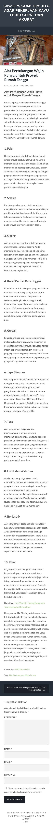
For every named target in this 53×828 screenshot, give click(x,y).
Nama (8, 749)
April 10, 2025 (11, 85)
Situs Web (9, 775)
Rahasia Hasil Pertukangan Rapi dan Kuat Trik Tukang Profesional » (26, 688)
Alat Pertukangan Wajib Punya (22, 675)
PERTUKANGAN (22, 669)
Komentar (10, 717)
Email (8, 762)
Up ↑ (27, 822)
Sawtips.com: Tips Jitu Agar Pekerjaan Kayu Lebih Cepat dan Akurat (26, 13)
